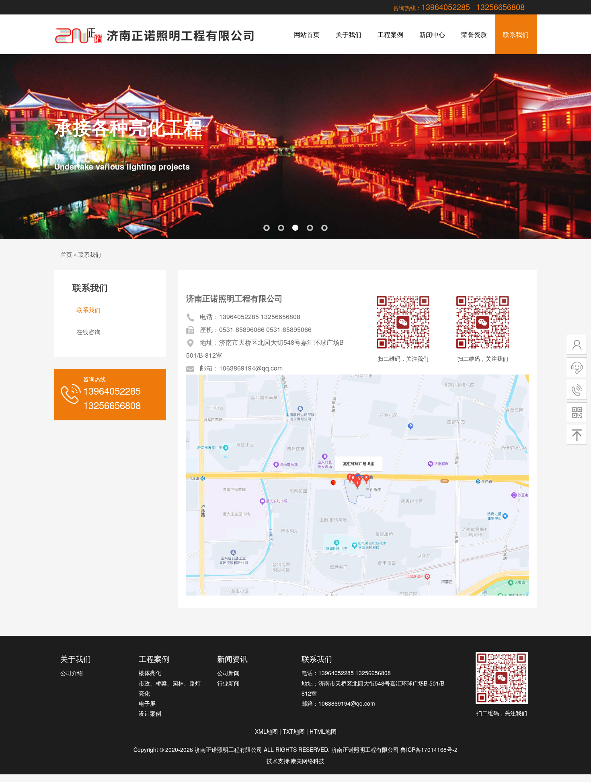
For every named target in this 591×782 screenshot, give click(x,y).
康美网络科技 (307, 761)
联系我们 (516, 34)
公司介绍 (71, 673)
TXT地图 (294, 731)
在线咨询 (88, 332)
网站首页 (307, 34)
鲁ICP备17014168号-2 (429, 749)
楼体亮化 (150, 673)
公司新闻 (228, 673)
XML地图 (266, 731)
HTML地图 (323, 731)
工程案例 (390, 34)
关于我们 (348, 34)
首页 (66, 254)
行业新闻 (228, 683)
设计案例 (150, 713)
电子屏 (147, 703)
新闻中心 (432, 34)
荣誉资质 (474, 34)
